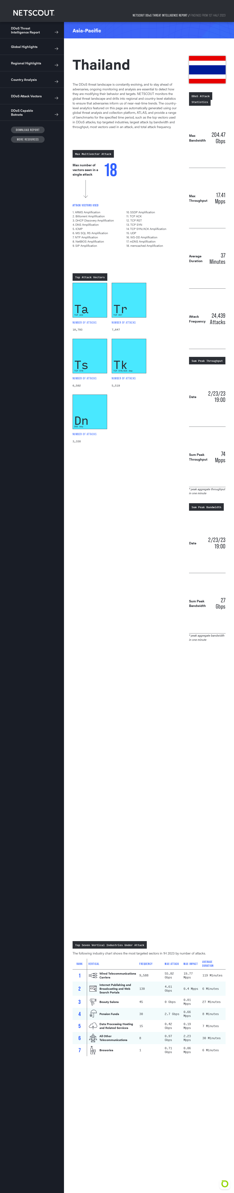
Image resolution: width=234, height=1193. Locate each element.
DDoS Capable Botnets (22, 112)
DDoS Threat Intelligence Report (25, 30)
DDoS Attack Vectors (26, 96)
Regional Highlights (26, 63)
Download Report (28, 130)
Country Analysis (24, 79)
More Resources (28, 139)
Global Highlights (24, 46)
